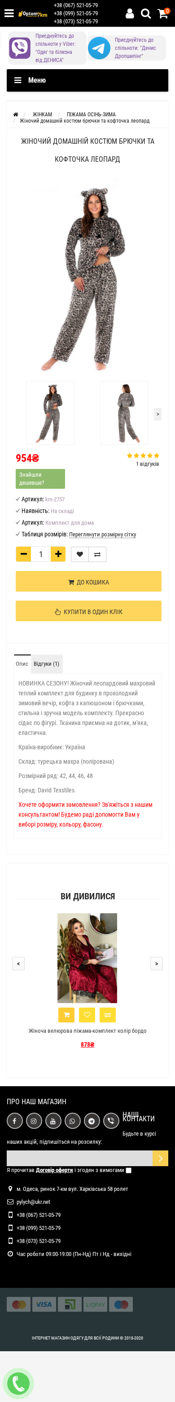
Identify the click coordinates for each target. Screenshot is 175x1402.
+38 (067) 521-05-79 (76, 5)
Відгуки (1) (46, 663)
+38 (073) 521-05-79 (76, 21)
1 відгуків (147, 463)
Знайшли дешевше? (31, 478)
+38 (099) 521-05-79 (76, 13)
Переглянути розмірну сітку (102, 534)
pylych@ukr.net (33, 1202)
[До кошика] (66, 1015)
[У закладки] (80, 554)
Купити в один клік (91, 611)
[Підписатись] (160, 1158)
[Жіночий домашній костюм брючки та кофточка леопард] (87, 276)
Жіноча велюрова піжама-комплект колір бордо (88, 1030)
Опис (22, 663)
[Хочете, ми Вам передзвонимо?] (18, 1383)
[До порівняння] (97, 554)
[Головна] (15, 114)
